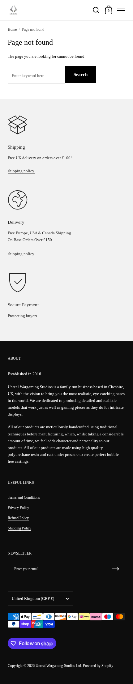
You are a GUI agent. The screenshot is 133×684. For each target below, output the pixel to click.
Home (12, 29)
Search (81, 74)
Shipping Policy (19, 528)
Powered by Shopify (98, 666)
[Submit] (115, 569)
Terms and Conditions (24, 497)
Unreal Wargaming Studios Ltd (58, 666)
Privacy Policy (18, 508)
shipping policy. (21, 171)
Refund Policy (18, 518)
